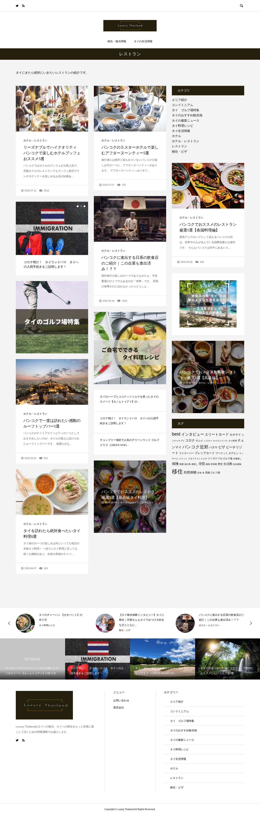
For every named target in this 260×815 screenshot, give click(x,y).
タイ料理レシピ (182, 125)
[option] (52, 238)
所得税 (214, 464)
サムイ (199, 440)
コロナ (190, 440)
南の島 (187, 464)
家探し (194, 464)
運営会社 (118, 707)
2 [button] (81, 206)
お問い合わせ (121, 700)
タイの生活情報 (143, 41)
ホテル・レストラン (35, 140)
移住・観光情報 (117, 41)
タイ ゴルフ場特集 (185, 110)
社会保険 (237, 464)
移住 (177, 471)
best (176, 434)
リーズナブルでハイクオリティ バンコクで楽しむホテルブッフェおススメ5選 (52, 153)
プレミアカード (205, 453)
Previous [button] (9, 623)
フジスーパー (186, 453)
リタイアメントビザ (197, 458)
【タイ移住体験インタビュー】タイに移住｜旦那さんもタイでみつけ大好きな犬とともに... (61, 619)
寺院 (202, 464)
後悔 (208, 464)
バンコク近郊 (195, 447)
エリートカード (217, 434)
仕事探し (237, 458)
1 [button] (78, 206)
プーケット (221, 453)
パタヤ (213, 447)
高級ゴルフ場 (212, 472)
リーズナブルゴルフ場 (220, 458)
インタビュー (192, 434)
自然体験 (190, 472)
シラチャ (208, 441)
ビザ (221, 447)
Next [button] (251, 623)
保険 (175, 464)
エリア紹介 (179, 99)
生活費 (227, 463)
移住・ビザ (179, 151)
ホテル (176, 136)
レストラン (179, 146)
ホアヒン (233, 453)
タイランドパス (220, 441)
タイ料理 (232, 441)
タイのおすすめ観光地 (187, 115)
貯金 (199, 473)
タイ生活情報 (181, 130)
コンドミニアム (182, 105)
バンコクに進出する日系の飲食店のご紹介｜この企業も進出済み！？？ (130, 263)
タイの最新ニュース (185, 120)
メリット (183, 458)
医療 (181, 464)
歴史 (220, 464)
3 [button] (84, 206)
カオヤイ (235, 434)
